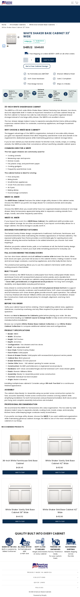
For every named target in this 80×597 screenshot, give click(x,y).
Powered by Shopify (40, 595)
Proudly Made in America (39, 572)
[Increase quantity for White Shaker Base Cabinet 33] (37, 60)
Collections (39, 577)
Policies (39, 587)
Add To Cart (49, 60)
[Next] (18, 37)
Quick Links (39, 582)
